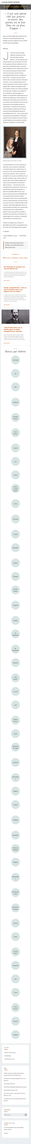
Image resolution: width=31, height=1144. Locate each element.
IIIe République (14, 258)
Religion (26, 258)
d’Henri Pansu (7, 1129)
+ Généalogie (7, 1056)
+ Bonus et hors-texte (10, 1052)
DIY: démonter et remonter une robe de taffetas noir (14, 268)
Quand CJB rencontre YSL (10, 1090)
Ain (5, 258)
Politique (21, 258)
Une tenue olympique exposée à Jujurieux (15, 1087)
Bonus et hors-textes (15, 7)
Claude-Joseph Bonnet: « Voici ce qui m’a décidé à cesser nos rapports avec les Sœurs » (15, 289)
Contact (6, 1133)
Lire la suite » (7, 280)
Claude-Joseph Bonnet (10, 2)
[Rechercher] (15, 1114)
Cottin (8, 258)
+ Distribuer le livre (9, 1059)
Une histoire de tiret (9, 1084)
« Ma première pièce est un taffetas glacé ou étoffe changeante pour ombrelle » (13, 329)
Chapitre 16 (16, 254)
